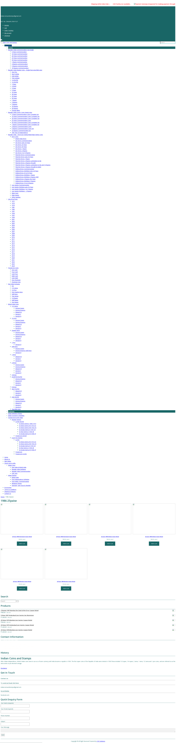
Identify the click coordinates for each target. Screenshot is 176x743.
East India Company (14, 284)
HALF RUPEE (15, 389)
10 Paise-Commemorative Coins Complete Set (25, 116)
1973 (13, 203)
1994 (13, 213)
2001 (13, 219)
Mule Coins (15, 193)
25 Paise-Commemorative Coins (21, 120)
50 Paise (14, 98)
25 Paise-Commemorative (19, 58)
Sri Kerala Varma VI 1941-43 (27, 430)
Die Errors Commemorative (23, 141)
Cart (5, 28)
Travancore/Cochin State (15, 417)
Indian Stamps (12, 475)
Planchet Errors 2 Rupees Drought (25, 163)
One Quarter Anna (17, 292)
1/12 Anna (15, 288)
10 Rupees (15, 106)
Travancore (18, 452)
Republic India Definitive (19, 469)
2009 (13, 235)
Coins (10, 48)
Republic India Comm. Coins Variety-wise (20, 112)
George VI (18, 316)
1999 (13, 217)
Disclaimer (4, 668)
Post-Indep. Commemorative (20, 481)
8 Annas (14, 387)
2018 (13, 254)
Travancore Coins (13, 268)
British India (15, 477)
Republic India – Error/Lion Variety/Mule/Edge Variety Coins (25, 135)
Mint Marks (7, 461)
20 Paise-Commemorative (19, 56)
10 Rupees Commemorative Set (21, 130)
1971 (13, 201)
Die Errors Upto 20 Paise (22, 143)
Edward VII (18, 312)
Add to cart (22, 543)
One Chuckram (16, 280)
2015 (13, 248)
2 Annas (14, 363)
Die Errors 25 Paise (21, 145)
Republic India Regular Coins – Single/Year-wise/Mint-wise (25, 70)
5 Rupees (14, 104)
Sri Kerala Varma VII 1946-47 (27, 434)
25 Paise (14, 96)
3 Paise (14, 88)
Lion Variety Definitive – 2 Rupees (22, 191)
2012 (13, 241)
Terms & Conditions (10, 489)
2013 (13, 244)
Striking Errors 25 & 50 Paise (23, 173)
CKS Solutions (101, 741)
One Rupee (15, 302)
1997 (13, 215)
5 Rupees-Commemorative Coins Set (23, 128)
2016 (13, 250)
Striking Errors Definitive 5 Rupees (25, 181)
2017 (13, 252)
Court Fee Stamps (17, 438)
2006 (13, 229)
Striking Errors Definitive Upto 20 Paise (26, 171)
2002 (13, 221)
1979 (13, 205)
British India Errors (20, 139)
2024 (13, 266)
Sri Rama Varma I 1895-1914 (27, 424)
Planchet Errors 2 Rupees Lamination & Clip (28, 161)
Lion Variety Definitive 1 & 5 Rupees (22, 189)
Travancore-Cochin (21, 454)
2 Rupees (14, 102)
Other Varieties (16, 197)
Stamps (11, 411)
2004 (13, 225)
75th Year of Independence (20, 132)
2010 (13, 237)
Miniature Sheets (17, 483)
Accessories (7, 487)
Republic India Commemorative (21, 471)
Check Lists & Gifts (10, 463)
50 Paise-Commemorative (19, 60)
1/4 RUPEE (15, 80)
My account (7, 33)
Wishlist (6, 25)
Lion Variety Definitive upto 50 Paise (22, 187)
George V (18, 314)
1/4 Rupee (15, 298)
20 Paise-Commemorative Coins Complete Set (25, 118)
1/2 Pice (14, 290)
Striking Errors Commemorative (24, 169)
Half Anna (15, 294)
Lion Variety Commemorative (20, 185)
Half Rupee (15, 300)
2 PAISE (14, 86)
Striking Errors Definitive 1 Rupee (25, 175)
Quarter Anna (16, 330)
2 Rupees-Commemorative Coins (21, 126)
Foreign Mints (16, 110)
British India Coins (13, 304)
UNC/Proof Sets (13, 199)
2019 (13, 256)
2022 (13, 262)
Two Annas (15, 296)
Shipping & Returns (10, 491)
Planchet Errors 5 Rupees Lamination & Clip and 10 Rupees (32, 165)
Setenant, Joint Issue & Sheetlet (21, 485)
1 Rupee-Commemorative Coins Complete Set (25, 124)
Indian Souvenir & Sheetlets (16, 415)
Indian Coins (11, 465)
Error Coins (15, 137)
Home (6, 457)
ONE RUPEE (15, 397)
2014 (13, 246)
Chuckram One (16, 282)
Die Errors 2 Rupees (21, 151)
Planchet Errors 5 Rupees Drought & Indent (28, 167)
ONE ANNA (15, 76)
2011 (13, 239)
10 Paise (14, 92)
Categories (8, 45)
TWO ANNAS (16, 78)
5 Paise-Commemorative (19, 52)
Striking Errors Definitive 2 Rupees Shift (26, 177)
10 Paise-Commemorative (19, 54)
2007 (13, 231)
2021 (13, 260)
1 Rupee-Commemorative (19, 62)
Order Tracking (8, 30)
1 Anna (14, 355)
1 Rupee (14, 100)
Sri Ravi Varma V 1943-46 (26, 432)
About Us (7, 459)
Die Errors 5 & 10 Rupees (22, 153)
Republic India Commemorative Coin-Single (21, 50)
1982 (13, 209)
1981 (13, 207)
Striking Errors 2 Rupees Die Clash (25, 179)
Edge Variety (15, 195)
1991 (13, 211)
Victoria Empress (20, 310)
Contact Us (7, 493)
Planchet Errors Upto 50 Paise (24, 157)
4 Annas (14, 375)
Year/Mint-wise (16, 409)
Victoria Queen (19, 308)
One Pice (14, 72)
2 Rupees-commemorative (20, 64)
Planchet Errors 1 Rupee (22, 159)
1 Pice (13, 342)
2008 (13, 233)
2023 (13, 264)
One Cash (15, 270)
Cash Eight (15, 278)
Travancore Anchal (20, 436)
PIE (13, 286)
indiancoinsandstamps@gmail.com (13, 648)
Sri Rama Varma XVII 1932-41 (27, 428)
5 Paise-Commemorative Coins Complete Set (25, 114)
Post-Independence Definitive (20, 479)
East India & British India (19, 467)
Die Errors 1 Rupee (21, 149)
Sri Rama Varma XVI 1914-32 (27, 426)
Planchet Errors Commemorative (25, 155)
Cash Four (15, 274)
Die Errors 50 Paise (21, 147)
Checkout (7, 36)
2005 (13, 227)
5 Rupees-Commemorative (20, 66)
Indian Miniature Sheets (15, 413)
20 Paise (14, 94)
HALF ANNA (15, 74)
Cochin (17, 440)
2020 (13, 258)
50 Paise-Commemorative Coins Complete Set (25, 122)
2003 (13, 223)
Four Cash (15, 272)
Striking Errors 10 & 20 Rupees (24, 183)
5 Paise (14, 90)
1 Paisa (14, 84)
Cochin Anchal (19, 422)
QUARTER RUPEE (17, 377)
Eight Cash (15, 276)
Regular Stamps (16, 419)
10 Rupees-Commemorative (20, 68)
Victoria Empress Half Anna (23, 350)
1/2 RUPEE (15, 82)
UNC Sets (14, 473)
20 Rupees (15, 108)
